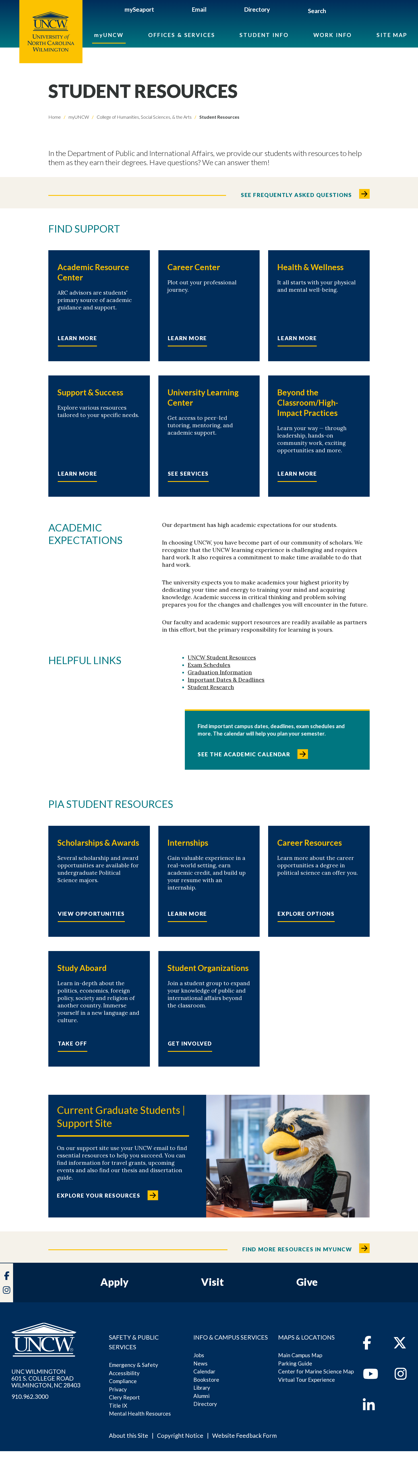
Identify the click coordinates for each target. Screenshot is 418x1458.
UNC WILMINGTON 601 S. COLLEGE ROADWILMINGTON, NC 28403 (45, 1378)
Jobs (198, 1355)
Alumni (201, 1396)
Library (201, 1387)
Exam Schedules (209, 665)
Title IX (118, 1405)
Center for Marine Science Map (316, 1371)
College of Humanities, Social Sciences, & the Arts (144, 117)
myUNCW (109, 35)
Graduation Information (220, 672)
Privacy (118, 1389)
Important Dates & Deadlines (226, 679)
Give (307, 1282)
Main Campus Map (300, 1355)
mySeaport (139, 9)
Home (54, 117)
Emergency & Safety (133, 1365)
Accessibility (124, 1373)
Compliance (123, 1381)
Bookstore (206, 1379)
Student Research (211, 687)
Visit (212, 1282)
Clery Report (124, 1397)
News (200, 1363)
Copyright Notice (180, 1435)
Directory (257, 9)
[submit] (332, 11)
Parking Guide (295, 1363)
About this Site (128, 1435)
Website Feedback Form (244, 1435)
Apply (114, 1282)
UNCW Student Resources (222, 657)
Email (199, 9)
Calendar (204, 1371)
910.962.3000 (29, 1396)
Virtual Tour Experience (306, 1379)
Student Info (264, 35)
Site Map (391, 35)
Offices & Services (181, 35)
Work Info (332, 35)
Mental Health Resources (140, 1413)
